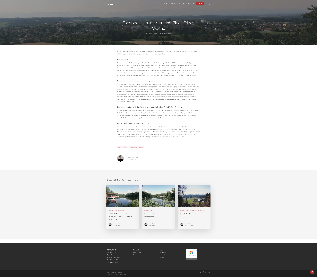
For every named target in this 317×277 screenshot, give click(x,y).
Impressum (163, 252)
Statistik (169, 17)
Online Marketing (175, 3)
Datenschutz (163, 255)
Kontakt (200, 3)
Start (165, 3)
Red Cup (191, 3)
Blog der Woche (150, 17)
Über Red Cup (137, 252)
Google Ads (121, 210)
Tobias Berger (152, 33)
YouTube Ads (200, 210)
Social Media (160, 17)
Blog (184, 3)
